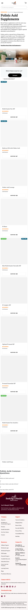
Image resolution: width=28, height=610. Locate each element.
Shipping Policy (18, 522)
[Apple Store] (2, 596)
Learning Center (5, 568)
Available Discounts (5, 558)
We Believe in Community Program (6, 523)
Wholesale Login (5, 548)
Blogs (2, 571)
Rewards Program (5, 556)
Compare (15, 75)
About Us (3, 520)
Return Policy (18, 525)
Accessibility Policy (19, 533)
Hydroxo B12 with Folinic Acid (11, 148)
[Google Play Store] (5, 596)
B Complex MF (6, 305)
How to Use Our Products (4, 565)
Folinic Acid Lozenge (8, 187)
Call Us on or (20, 553)
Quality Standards (5, 529)
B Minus (4, 226)
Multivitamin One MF (8, 109)
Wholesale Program (5, 550)
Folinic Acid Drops (7, 462)
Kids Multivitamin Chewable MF (11, 266)
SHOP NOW (14, 117)
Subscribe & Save (5, 561)
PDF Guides (4, 553)
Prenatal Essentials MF (9, 383)
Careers (3, 534)
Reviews (3, 526)
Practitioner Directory (6, 573)
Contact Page (22, 564)
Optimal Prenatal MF (8, 344)
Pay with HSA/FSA (19, 528)
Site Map (17, 536)
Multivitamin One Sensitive (10, 422)
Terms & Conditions (19, 520)
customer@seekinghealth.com (21, 560)
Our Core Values (5, 532)
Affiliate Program (5, 545)
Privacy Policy (18, 531)
